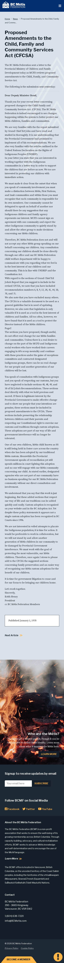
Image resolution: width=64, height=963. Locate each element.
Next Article (11, 635)
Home (7, 19)
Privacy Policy (11, 948)
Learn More (49, 754)
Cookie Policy (27, 948)
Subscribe (41, 783)
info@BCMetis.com (15, 920)
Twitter (30, 809)
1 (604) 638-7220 (14, 916)
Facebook (13, 809)
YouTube (47, 809)
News (15, 19)
